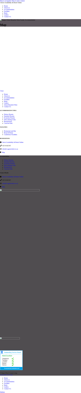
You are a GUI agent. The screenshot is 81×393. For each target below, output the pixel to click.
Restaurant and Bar (10, 131)
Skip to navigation (6, 1)
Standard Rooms (9, 116)
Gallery (6, 103)
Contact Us (7, 106)
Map (3, 152)
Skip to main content (18, 1)
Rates (5, 101)
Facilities (6, 99)
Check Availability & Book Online (12, 142)
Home (6, 94)
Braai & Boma (8, 133)
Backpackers (8, 121)
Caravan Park (8, 123)
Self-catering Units (10, 120)
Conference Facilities (10, 134)
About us (7, 96)
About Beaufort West (10, 105)
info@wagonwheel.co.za (10, 149)
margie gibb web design (6, 375)
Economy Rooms (9, 118)
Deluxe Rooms (8, 114)
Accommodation (9, 98)
